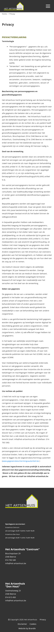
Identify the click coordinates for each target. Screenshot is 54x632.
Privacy (43, 619)
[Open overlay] (48, 6)
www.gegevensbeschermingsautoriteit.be (20, 461)
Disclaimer (22, 624)
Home (4, 14)
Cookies (33, 624)
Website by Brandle (27, 628)
